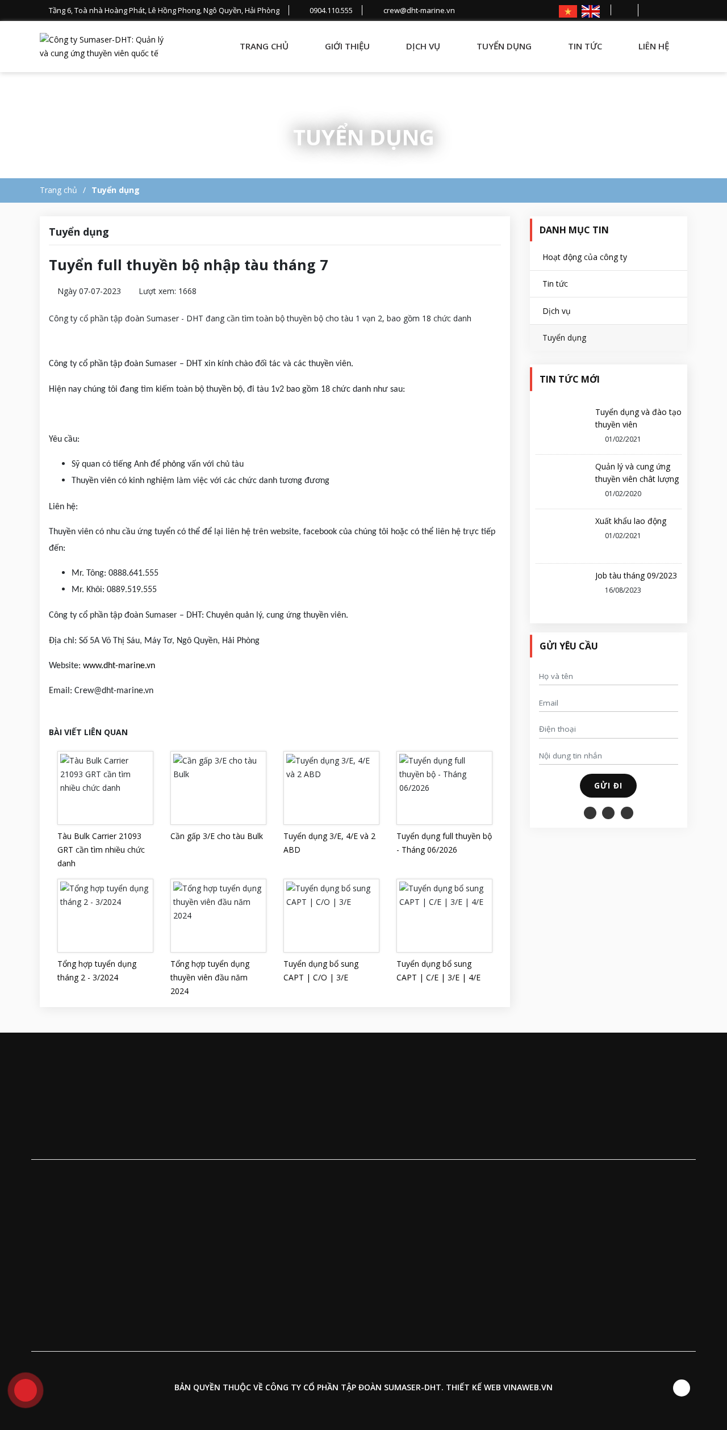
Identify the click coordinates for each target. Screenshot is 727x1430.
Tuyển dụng (504, 46)
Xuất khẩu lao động (630, 520)
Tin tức (585, 46)
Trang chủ (264, 46)
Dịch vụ (423, 46)
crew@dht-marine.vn (392, 1177)
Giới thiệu (347, 46)
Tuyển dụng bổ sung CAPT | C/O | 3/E (320, 970)
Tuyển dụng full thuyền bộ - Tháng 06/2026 (444, 843)
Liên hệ (653, 46)
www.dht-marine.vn (119, 665)
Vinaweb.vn (528, 1387)
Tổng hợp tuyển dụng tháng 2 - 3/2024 (96, 970)
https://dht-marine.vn (526, 1177)
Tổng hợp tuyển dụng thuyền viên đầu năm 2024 (209, 977)
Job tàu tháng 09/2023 (636, 575)
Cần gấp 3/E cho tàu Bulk (216, 836)
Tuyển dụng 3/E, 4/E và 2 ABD (329, 843)
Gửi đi (608, 786)
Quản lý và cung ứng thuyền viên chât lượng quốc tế (637, 479)
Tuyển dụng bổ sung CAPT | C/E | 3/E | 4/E (438, 970)
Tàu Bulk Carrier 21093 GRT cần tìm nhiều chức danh (101, 850)
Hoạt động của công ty (584, 256)
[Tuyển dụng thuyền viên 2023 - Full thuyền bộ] (105, 46)
